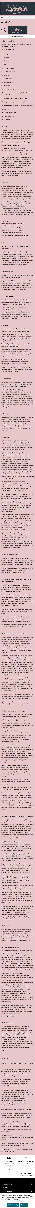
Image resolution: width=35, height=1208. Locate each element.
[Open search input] (3, 30)
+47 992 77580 (17, 230)
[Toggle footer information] (32, 1184)
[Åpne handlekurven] (13, 22)
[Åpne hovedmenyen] (2, 22)
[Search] (33, 17)
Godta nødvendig (13, 1205)
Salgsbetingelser (19, 36)
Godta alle (24, 1205)
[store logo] (17, 8)
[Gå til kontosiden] (9, 22)
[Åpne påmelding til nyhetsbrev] (6, 22)
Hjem (13, 36)
